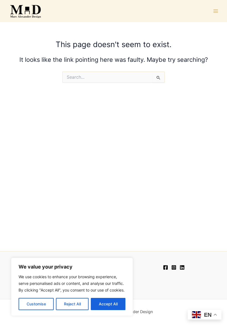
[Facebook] (165, 267)
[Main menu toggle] (215, 11)
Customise (36, 304)
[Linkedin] (182, 267)
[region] (72, 287)
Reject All (72, 304)
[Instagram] (173, 267)
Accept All (108, 304)
